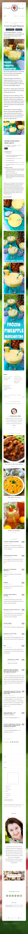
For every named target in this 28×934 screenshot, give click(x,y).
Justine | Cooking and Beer (11, 541)
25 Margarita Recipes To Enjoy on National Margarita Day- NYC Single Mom (12, 692)
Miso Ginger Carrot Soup (14, 497)
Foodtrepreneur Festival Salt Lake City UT (13, 403)
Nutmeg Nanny (8, 623)
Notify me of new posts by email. (8, 795)
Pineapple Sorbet (7, 385)
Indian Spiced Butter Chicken (14, 401)
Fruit (10, 22)
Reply (23, 541)
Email (5, 762)
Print (6, 148)
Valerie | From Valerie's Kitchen (10, 595)
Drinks (6, 22)
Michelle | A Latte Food (10, 633)
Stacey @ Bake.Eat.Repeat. (11, 555)
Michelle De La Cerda (15, 395)
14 (22, 397)
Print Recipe (19, 29)
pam (5, 645)
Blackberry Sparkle (8, 376)
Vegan (21, 22)
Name (5, 756)
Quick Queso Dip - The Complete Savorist (10, 713)
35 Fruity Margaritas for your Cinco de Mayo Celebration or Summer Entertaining (12, 725)
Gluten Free (15, 22)
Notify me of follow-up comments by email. (8, 788)
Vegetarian (14, 23)
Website (5, 767)
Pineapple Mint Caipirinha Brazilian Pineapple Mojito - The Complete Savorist (11, 671)
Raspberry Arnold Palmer (14, 530)
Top (23, 925)
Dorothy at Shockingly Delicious (10, 570)
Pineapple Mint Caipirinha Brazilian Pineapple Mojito (18, 378)
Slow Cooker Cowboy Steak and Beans (14, 464)
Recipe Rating (6, 742)
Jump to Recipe (10, 29)
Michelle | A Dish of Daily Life (12, 609)
